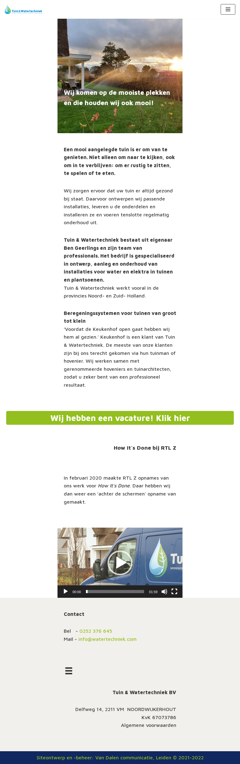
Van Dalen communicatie (124, 757)
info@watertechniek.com (107, 639)
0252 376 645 (95, 631)
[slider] (115, 591)
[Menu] (69, 670)
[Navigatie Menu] (228, 9)
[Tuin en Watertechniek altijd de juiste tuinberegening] (23, 9)
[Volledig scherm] (174, 591)
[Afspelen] (65, 591)
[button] (120, 562)
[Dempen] (164, 591)
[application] (120, 563)
